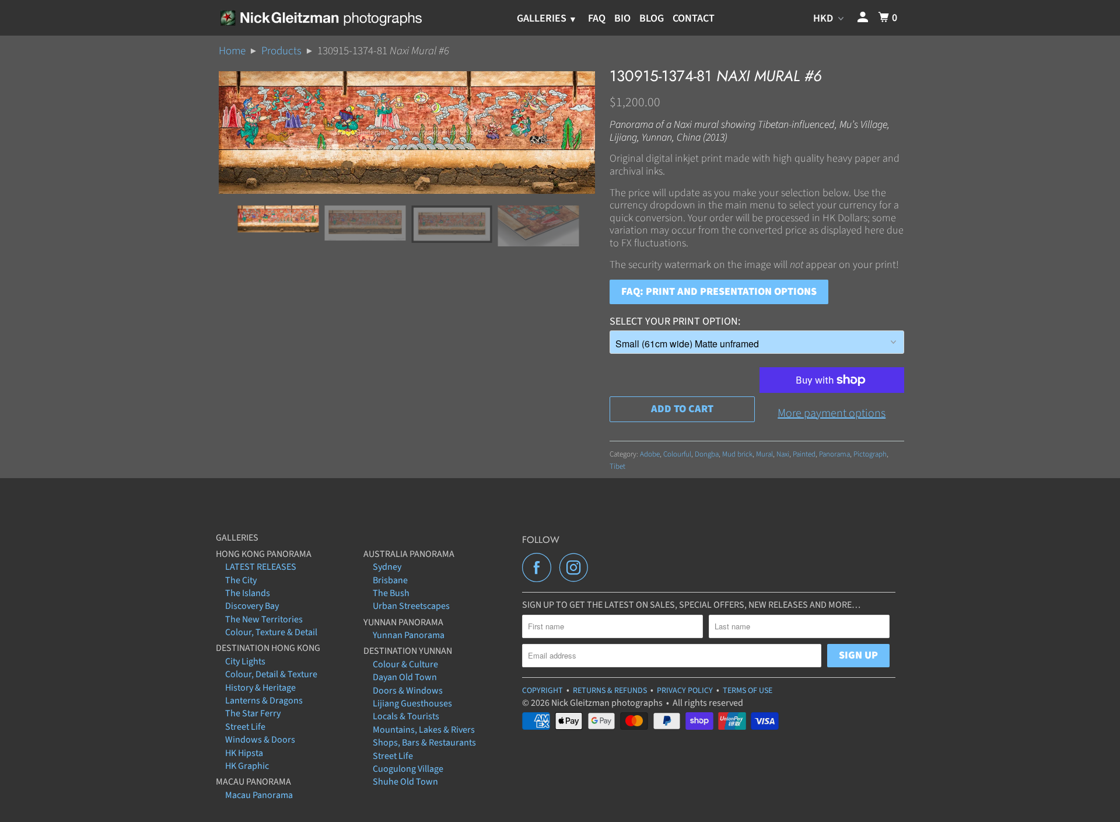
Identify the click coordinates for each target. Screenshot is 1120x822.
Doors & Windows (408, 690)
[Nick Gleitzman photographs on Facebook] (539, 567)
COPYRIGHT (542, 690)
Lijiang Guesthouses (412, 703)
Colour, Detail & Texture (271, 674)
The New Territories (264, 619)
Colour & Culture (405, 664)
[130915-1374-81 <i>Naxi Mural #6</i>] (407, 132)
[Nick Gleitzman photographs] (320, 17)
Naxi (782, 454)
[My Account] (864, 18)
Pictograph (870, 454)
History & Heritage (260, 687)
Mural (764, 454)
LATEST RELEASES (260, 566)
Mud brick (737, 454)
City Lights (245, 661)
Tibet (617, 466)
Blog (651, 18)
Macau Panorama (259, 795)
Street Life (245, 726)
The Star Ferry (253, 713)
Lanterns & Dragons (264, 700)
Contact (694, 18)
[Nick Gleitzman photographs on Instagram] (576, 567)
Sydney (387, 566)
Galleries (543, 18)
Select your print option (674, 321)
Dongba (707, 454)
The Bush (391, 593)
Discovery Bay (252, 606)
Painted (804, 454)
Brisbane (390, 580)
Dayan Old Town (405, 677)
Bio (622, 18)
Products (281, 51)
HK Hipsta (244, 753)
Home (232, 51)
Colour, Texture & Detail (271, 632)
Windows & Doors (260, 739)
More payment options (832, 413)
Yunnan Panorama (408, 635)
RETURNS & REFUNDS (610, 690)
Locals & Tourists (406, 716)
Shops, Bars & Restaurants (424, 742)
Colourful (677, 454)
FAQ (597, 18)
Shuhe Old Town (405, 781)
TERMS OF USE (747, 690)
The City (241, 580)
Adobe (650, 454)
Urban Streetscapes (411, 606)
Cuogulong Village (408, 768)
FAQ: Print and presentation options (719, 291)
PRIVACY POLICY (685, 690)
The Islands (247, 593)
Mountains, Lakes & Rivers (424, 729)
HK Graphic (247, 766)
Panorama (834, 454)
